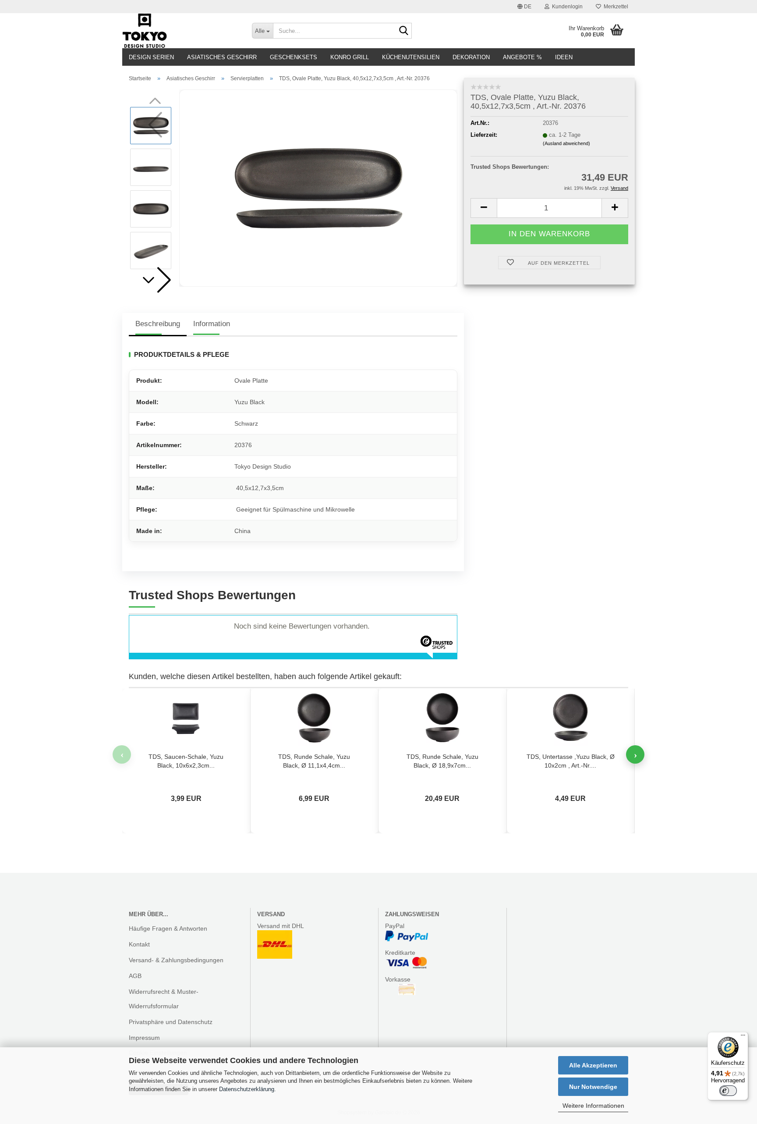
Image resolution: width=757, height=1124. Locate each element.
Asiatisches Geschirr (222, 57)
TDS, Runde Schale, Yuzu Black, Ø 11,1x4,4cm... (314, 761)
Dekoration (471, 57)
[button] (524, 6)
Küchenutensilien (410, 57)
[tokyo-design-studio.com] (180, 30)
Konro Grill (349, 57)
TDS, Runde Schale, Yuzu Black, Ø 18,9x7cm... (442, 761)
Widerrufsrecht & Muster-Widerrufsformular (163, 998)
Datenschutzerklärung (246, 1089)
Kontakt (139, 944)
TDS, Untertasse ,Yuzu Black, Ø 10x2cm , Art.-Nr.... (571, 761)
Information (211, 324)
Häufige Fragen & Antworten (168, 928)
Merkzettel (614, 7)
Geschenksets (293, 57)
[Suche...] (403, 31)
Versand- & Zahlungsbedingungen (176, 960)
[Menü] (743, 1037)
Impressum (144, 1037)
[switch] (728, 1090)
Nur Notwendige (593, 1086)
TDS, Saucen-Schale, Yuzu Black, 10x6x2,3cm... (186, 761)
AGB (135, 975)
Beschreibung (157, 324)
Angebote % (522, 57)
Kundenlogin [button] (566, 7)
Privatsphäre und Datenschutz (170, 1021)
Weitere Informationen (593, 1105)
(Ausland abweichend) (566, 143)
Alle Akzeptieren (593, 1065)
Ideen (564, 57)
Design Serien (151, 57)
